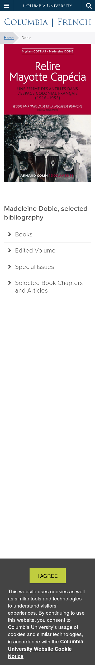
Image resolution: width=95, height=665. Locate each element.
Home (9, 38)
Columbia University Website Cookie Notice (45, 649)
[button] (6, 5)
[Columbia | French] (47, 21)
